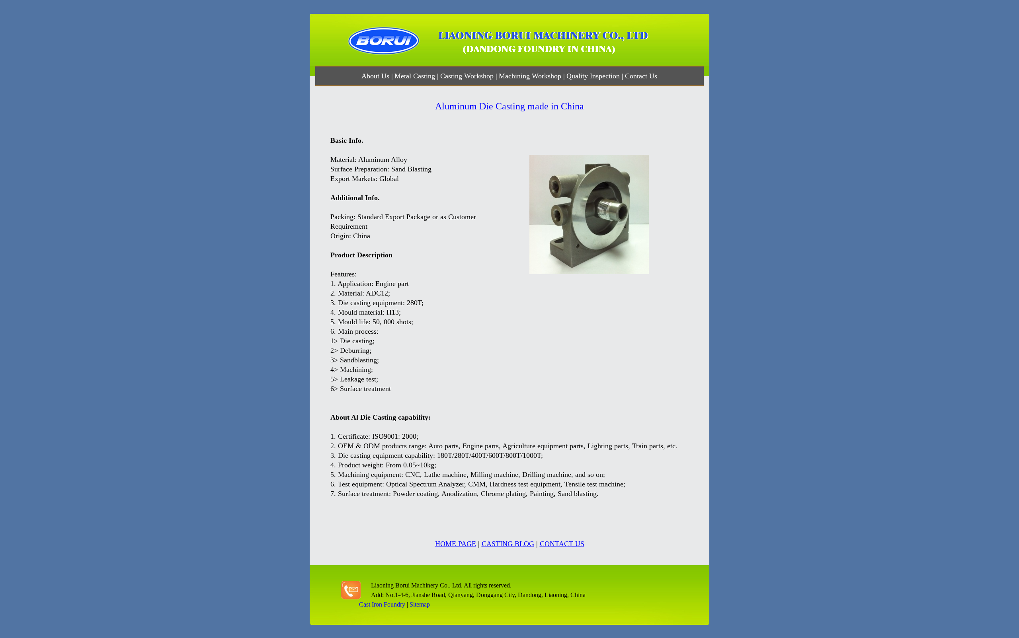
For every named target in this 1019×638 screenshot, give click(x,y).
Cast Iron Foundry (382, 604)
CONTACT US (562, 544)
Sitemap (420, 604)
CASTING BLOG (508, 544)
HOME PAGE (455, 544)
